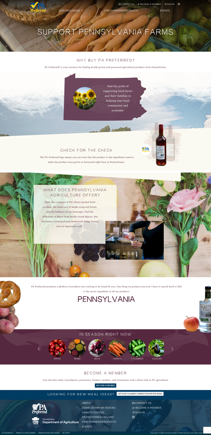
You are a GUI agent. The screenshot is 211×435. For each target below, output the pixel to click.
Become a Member (150, 4)
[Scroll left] (38, 349)
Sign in (170, 4)
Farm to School (93, 412)
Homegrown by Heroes (99, 407)
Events (165, 10)
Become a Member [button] (105, 385)
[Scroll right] (172, 349)
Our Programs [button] (70, 10)
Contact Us (127, 4)
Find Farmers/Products (121, 10)
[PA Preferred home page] (38, 7)
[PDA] (55, 421)
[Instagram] (179, 4)
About (86, 403)
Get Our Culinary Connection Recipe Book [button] (140, 394)
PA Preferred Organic (98, 417)
